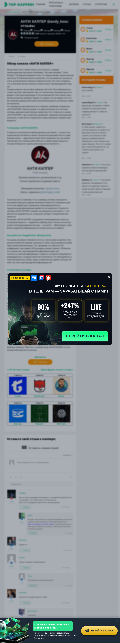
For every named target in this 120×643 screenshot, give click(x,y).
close (109, 277)
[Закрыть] (117, 620)
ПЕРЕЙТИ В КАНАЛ (85, 336)
